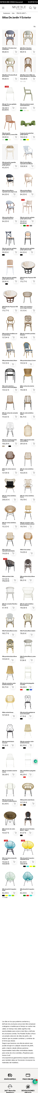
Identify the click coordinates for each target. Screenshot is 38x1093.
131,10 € (23, 310)
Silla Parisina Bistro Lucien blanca (28, 657)
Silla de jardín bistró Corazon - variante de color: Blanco (6, 748)
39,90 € (5, 137)
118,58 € (23, 390)
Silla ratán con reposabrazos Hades (8, 550)
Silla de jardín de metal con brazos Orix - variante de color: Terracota (24, 110)
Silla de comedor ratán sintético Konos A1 (9, 684)
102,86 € (23, 79)
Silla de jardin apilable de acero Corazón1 (27, 713)
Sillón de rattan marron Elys (9, 469)
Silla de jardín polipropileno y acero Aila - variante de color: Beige (9, 139)
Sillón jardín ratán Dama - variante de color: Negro (24, 805)
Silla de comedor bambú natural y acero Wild (9, 440)
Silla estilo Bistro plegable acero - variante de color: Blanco (21, 777)
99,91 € (23, 52)
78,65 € (23, 633)
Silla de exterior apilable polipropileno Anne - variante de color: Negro (21, 254)
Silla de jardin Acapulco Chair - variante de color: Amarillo (6, 895)
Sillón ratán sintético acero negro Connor (26, 307)
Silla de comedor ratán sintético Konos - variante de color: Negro (24, 748)
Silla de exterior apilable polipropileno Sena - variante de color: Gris (31, 225)
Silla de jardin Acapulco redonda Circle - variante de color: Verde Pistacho (34, 866)
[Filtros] (34, 26)
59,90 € (5, 281)
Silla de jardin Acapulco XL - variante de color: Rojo (27, 895)
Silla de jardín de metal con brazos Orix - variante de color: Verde (21, 110)
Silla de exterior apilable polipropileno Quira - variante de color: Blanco (3, 284)
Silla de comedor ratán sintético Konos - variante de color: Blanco (21, 748)
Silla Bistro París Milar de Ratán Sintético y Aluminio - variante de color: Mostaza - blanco (21, 81)
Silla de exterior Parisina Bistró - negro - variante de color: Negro (21, 835)
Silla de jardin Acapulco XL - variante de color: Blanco (21, 895)
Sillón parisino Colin (8, 576)
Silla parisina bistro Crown (28, 360)
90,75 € (5, 687)
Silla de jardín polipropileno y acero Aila (9, 134)
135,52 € (23, 363)
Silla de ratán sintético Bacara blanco (26, 604)
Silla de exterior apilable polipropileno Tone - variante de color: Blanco (6, 254)
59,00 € (5, 252)
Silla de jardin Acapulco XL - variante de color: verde (24, 895)
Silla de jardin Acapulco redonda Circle (27, 858)
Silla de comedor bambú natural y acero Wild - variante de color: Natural (3, 446)
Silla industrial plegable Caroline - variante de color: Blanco (24, 689)
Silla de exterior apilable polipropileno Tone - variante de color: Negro (3, 254)
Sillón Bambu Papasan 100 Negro (28, 278)
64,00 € (23, 252)
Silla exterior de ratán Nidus (8, 829)
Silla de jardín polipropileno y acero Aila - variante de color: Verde (6, 139)
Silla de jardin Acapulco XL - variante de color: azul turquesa (31, 895)
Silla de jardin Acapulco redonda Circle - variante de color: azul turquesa (27, 866)
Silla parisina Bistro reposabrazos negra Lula (9, 191)
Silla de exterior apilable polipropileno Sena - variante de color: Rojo (27, 225)
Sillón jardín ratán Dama (27, 799)
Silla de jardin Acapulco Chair (9, 889)
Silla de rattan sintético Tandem (9, 496)
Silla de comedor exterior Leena (9, 771)
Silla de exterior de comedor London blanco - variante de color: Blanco (3, 806)
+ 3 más (4, 897)
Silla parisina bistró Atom (9, 360)
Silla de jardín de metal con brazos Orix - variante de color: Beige (27, 110)
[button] (30, 7)
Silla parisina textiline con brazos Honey (9, 334)
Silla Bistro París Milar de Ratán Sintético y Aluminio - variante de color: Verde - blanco (24, 81)
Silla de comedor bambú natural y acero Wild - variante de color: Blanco (6, 446)
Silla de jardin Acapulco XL (27, 889)
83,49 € (5, 804)
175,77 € (23, 281)
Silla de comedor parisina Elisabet (27, 334)
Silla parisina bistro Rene (9, 656)
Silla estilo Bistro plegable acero (27, 771)
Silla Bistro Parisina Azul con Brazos (9, 48)
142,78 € (23, 337)
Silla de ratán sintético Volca (26, 413)
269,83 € (6, 500)
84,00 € (5, 194)
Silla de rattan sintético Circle (9, 523)
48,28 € (23, 775)
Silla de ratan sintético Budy (26, 469)
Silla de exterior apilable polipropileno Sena (27, 218)
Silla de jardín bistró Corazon (8, 742)
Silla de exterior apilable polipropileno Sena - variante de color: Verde (24, 225)
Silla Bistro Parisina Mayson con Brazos (26, 48)
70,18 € (5, 745)
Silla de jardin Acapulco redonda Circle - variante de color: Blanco (21, 866)
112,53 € (5, 527)
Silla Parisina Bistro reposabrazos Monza (26, 163)
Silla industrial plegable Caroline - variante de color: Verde (27, 689)
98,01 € (23, 580)
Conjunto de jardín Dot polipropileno (26, 134)
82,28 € (23, 745)
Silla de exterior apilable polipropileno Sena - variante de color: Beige (21, 225)
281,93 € (23, 444)
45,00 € (5, 168)
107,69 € (5, 715)
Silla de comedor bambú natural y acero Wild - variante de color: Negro (9, 446)
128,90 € (23, 166)
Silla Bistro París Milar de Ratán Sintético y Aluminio (28, 75)
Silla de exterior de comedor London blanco (9, 800)
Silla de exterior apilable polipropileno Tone (9, 249)
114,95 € (5, 553)
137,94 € (5, 337)
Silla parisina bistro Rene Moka (27, 577)
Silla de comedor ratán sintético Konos (27, 742)
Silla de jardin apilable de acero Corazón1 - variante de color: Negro (21, 718)
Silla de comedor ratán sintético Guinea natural (27, 523)
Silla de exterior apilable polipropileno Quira (9, 278)
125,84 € (5, 659)
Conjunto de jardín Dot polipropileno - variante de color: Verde (24, 139)
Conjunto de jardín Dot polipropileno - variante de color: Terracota (21, 139)
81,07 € (23, 833)
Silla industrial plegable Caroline (27, 684)
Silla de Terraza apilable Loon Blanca (9, 105)
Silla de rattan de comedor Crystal (10, 413)
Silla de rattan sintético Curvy (27, 496)
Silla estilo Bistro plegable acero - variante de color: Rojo (24, 777)
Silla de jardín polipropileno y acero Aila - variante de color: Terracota (3, 139)
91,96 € (23, 660)
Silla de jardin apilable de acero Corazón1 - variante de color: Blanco (24, 718)
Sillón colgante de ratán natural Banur (27, 440)
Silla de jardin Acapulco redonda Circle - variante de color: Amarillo (31, 866)
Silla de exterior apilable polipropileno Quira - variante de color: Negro (6, 284)
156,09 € (5, 444)
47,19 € (5, 608)
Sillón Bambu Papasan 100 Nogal (10, 307)
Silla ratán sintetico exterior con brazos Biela (9, 386)
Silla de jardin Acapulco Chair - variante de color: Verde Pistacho (13, 895)
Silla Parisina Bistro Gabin (27, 630)
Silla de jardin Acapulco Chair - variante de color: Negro (3, 895)
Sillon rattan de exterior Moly (27, 386)
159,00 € (23, 137)
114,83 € (5, 417)
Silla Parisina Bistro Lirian (9, 630)
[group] (19, 2)
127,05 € (23, 802)
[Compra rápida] (34, 79)
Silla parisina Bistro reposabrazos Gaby (26, 191)
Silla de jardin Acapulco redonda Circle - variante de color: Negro (24, 866)
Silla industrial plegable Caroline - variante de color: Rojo (21, 689)
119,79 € (23, 500)
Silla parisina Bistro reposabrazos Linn (8, 218)
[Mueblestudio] (19, 8)
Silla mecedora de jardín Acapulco (9, 858)
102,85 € (23, 473)
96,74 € (23, 417)
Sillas (13, 13)
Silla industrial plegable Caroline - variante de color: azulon (31, 689)
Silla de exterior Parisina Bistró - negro (27, 829)
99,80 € (5, 52)
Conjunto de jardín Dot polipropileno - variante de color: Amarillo (27, 139)
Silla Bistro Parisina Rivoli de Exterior (9, 75)
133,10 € (5, 363)
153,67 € (5, 833)
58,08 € (23, 687)
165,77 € (5, 633)
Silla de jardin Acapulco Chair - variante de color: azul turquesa (9, 895)
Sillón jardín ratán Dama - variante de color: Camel (21, 805)
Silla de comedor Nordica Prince (9, 604)
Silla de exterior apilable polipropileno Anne (27, 249)
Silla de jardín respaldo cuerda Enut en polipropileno (9, 164)
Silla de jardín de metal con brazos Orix (27, 105)
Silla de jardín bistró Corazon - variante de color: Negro (3, 748)
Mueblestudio (6, 13)
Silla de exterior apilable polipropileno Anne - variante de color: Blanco (24, 254)
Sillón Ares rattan (25, 549)
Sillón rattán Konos (7, 712)
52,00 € (23, 108)
